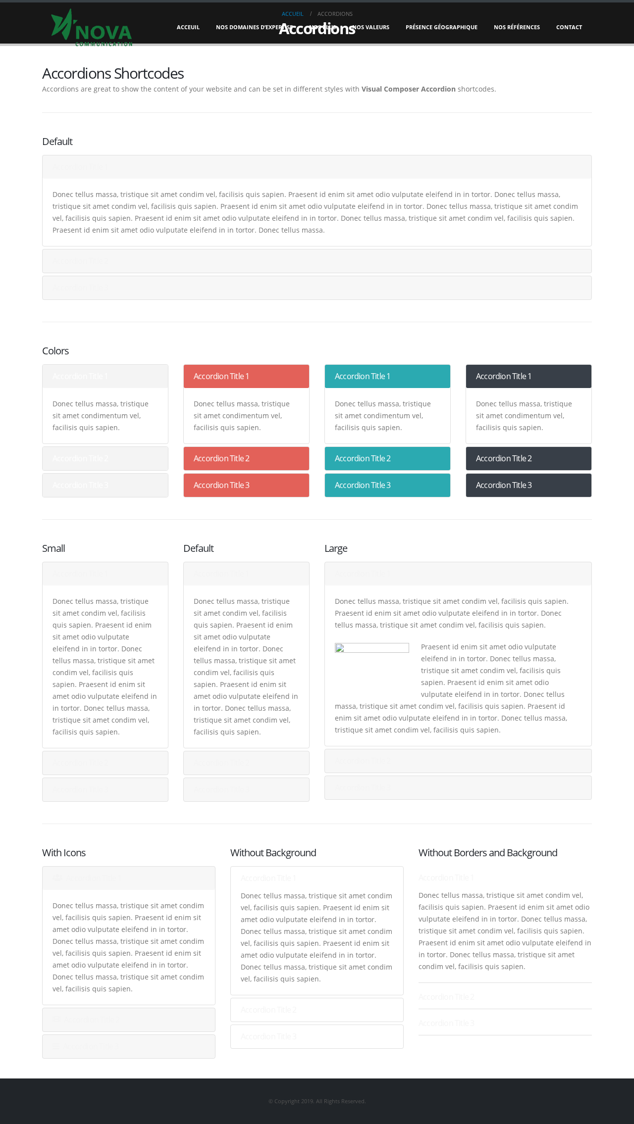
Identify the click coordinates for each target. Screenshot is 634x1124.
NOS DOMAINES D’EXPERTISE (254, 27)
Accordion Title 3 (80, 287)
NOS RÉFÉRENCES (517, 27)
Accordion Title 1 (80, 166)
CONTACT (569, 27)
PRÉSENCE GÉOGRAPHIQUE (441, 27)
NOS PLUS (322, 27)
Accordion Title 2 (80, 260)
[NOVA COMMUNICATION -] (91, 27)
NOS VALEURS (370, 27)
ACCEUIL (188, 27)
